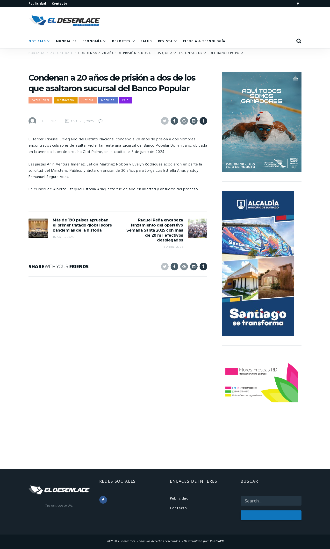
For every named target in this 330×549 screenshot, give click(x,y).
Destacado (65, 100)
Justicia (87, 100)
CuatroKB (216, 541)
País (125, 100)
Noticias (107, 100)
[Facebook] (297, 3)
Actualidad (40, 100)
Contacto (178, 508)
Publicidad (179, 498)
